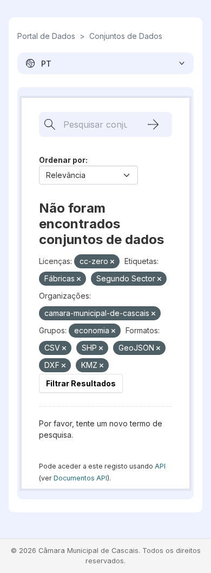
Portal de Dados (46, 36)
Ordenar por (62, 159)
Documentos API (80, 478)
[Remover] (112, 262)
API (160, 466)
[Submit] (153, 124)
